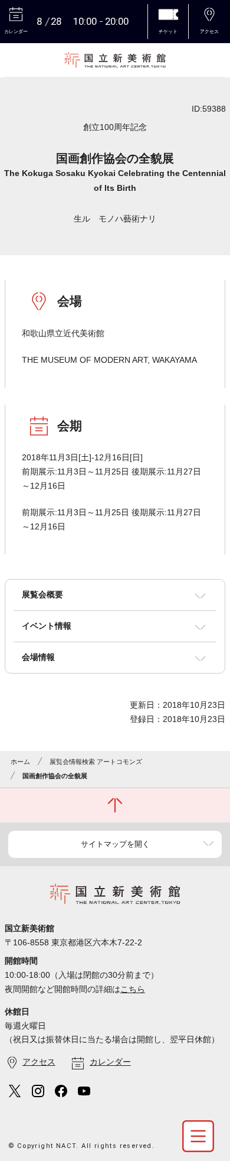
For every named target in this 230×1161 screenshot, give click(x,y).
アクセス (38, 1061)
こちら (132, 989)
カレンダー (110, 1061)
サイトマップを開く (115, 844)
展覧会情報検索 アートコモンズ (96, 761)
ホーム (20, 761)
